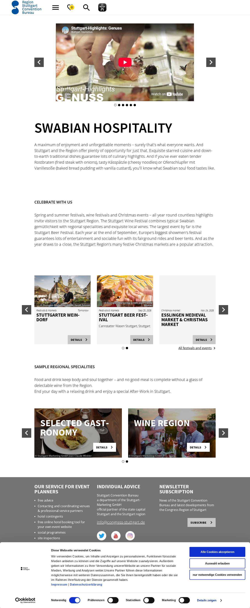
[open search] (86, 7)
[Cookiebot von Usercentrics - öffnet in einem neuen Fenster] (25, 600)
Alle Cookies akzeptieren (217, 552)
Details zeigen (206, 600)
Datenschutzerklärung (86, 584)
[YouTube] (116, 535)
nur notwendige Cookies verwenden (217, 574)
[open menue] (55, 7)
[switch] (113, 600)
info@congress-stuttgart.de (121, 522)
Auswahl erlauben (217, 563)
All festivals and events (195, 348)
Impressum (59, 584)
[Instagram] (130, 535)
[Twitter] (101, 535)
